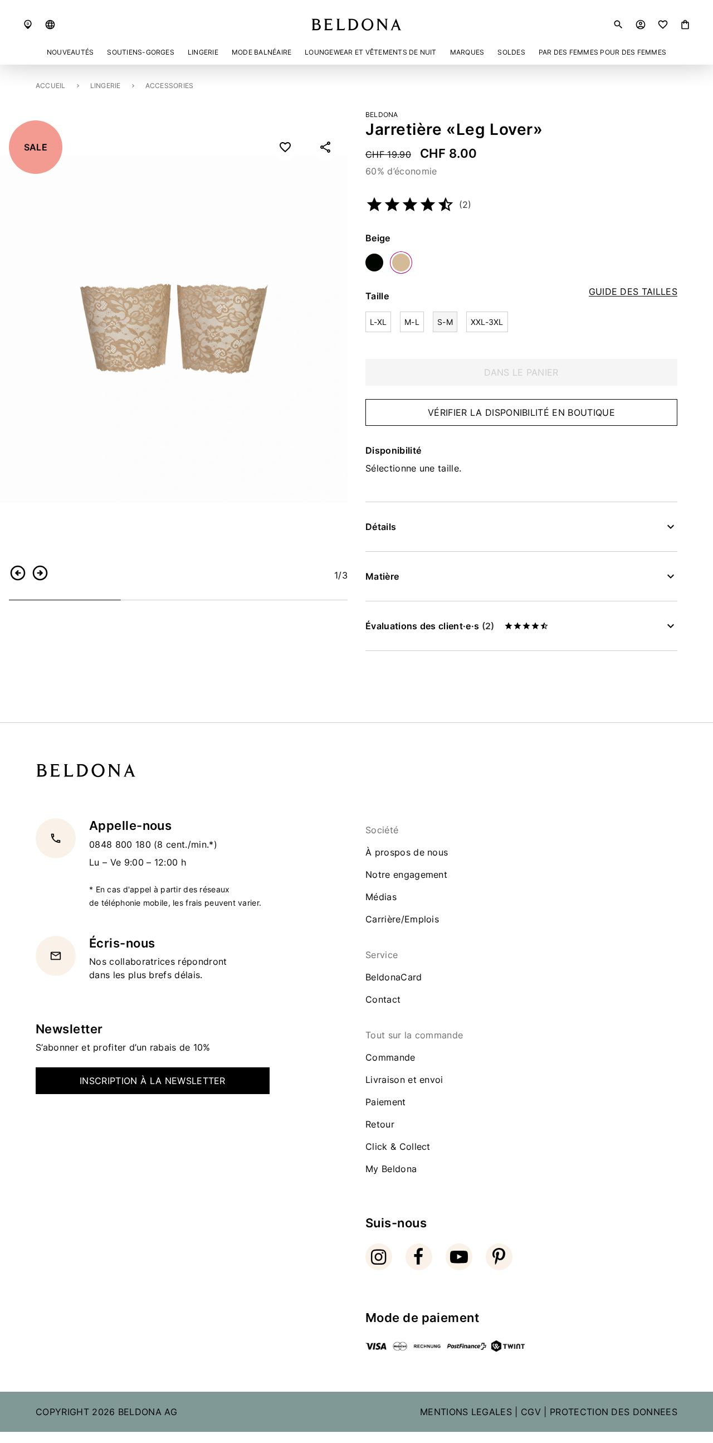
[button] (50, 24)
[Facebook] (419, 1256)
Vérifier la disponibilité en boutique (521, 412)
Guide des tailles (633, 292)
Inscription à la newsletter (153, 1080)
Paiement (385, 1101)
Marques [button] (467, 52)
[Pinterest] (499, 1256)
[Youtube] (459, 1256)
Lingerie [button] (203, 52)
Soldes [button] (511, 52)
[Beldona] (356, 24)
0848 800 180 (121, 843)
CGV (531, 1411)
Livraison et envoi (404, 1079)
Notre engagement (406, 874)
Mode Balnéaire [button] (261, 52)
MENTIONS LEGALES (466, 1411)
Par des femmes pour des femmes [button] (602, 52)
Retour (379, 1124)
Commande (390, 1057)
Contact (383, 999)
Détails (380, 526)
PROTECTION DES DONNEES (613, 1411)
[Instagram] (378, 1256)
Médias (381, 896)
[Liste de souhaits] (662, 24)
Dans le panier (521, 372)
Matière (382, 576)
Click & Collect (398, 1146)
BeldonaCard (393, 977)
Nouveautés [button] (70, 52)
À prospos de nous (406, 852)
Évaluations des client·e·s (429, 625)
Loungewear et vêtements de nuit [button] (370, 52)
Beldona (381, 114)
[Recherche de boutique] (27, 24)
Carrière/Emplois (402, 919)
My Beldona (391, 1168)
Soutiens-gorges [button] (140, 52)
